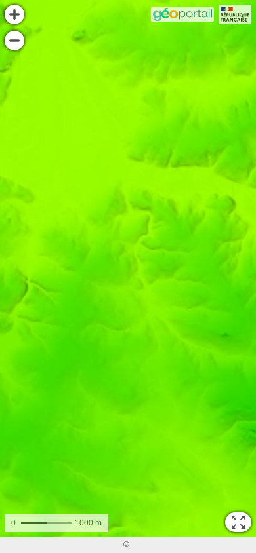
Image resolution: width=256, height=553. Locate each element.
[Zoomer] (14, 14)
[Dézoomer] (14, 40)
